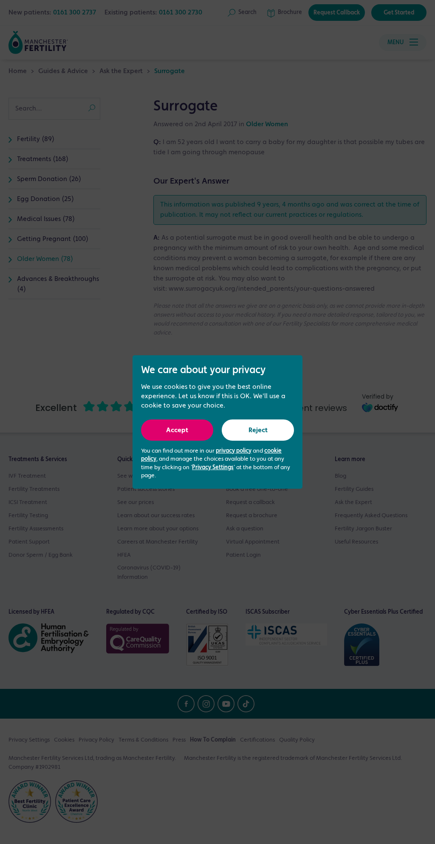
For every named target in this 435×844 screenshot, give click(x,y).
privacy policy (233, 451)
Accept (177, 430)
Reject (258, 430)
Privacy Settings (213, 467)
